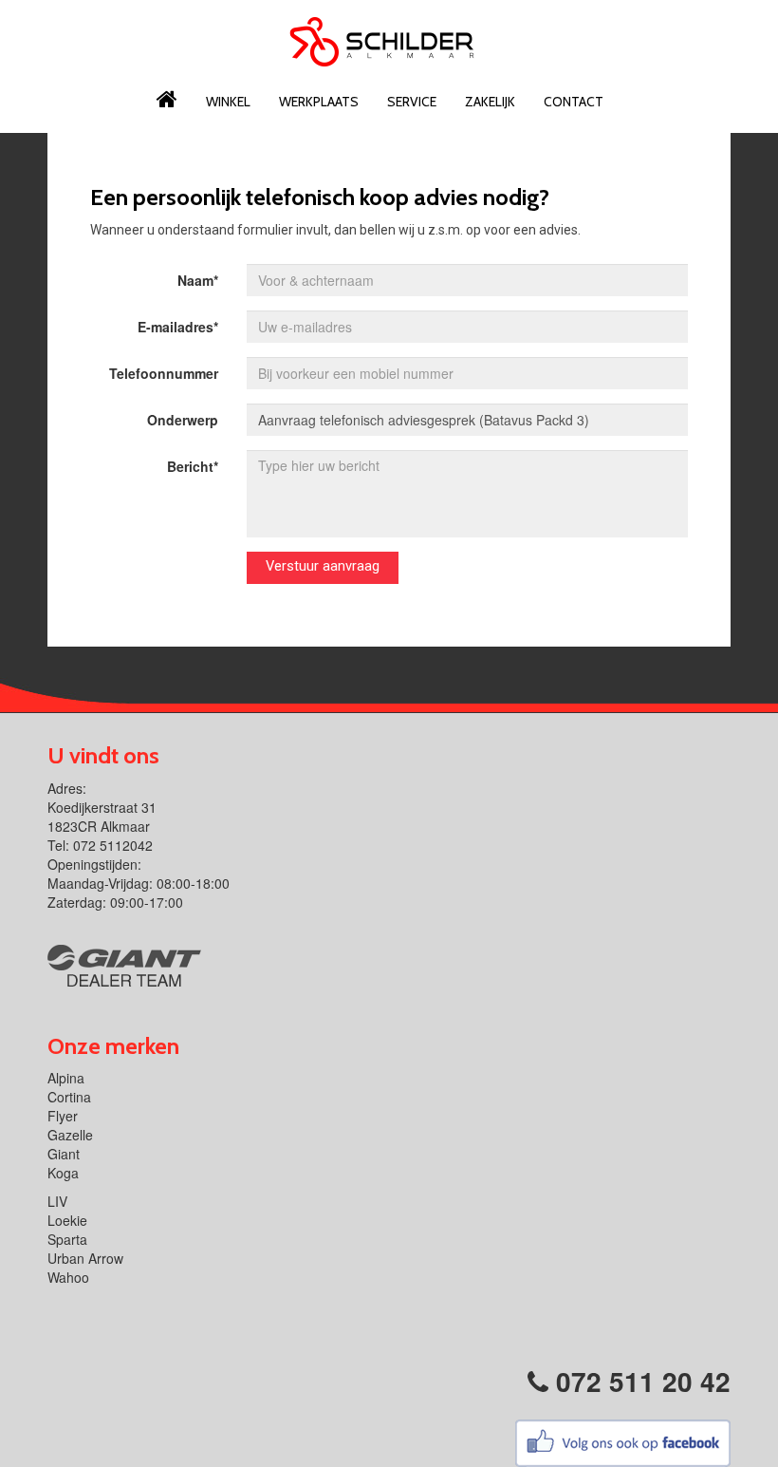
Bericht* (192, 466)
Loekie (67, 1220)
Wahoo (68, 1277)
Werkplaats (319, 101)
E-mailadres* (178, 326)
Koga (63, 1172)
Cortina (69, 1096)
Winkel (228, 101)
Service (411, 101)
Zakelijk (490, 101)
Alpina (65, 1077)
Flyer (62, 1115)
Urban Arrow (85, 1258)
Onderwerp (182, 419)
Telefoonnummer (163, 373)
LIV (57, 1201)
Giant (63, 1153)
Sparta (67, 1239)
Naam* (197, 280)
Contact (573, 101)
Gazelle (70, 1134)
